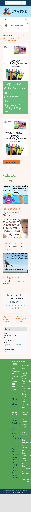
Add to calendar (11, 162)
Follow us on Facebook (15, 420)
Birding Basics (11, 277)
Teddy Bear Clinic (13, 243)
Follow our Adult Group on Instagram (15, 463)
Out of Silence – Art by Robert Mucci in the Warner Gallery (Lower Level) (8, 318)
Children (6, 352)
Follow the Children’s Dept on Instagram (15, 448)
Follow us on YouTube (15, 475)
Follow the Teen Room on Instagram (15, 432)
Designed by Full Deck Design (19, 492)
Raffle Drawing (11, 208)
